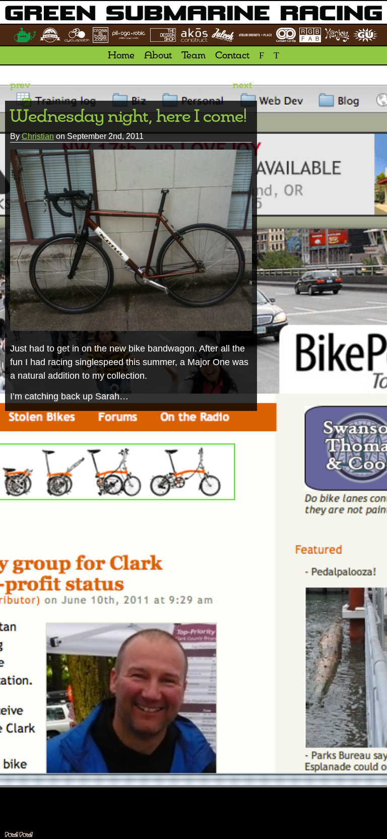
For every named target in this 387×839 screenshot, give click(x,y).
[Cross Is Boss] (100, 35)
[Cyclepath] (76, 35)
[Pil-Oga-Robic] (129, 34)
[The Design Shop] (163, 35)
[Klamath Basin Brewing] (49, 34)
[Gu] (365, 35)
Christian (38, 136)
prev (20, 86)
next (242, 86)
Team (193, 56)
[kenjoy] (337, 35)
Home (121, 56)
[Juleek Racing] (223, 35)
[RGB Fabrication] (310, 34)
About (158, 56)
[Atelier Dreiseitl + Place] (255, 35)
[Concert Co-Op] (286, 35)
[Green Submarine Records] (25, 34)
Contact (232, 56)
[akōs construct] (194, 35)
